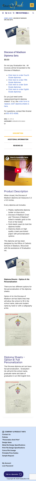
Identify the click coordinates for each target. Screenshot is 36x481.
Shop (10, 18)
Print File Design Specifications (13, 448)
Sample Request (8, 456)
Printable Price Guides (10, 453)
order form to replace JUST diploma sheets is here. (16, 103)
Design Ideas (7, 442)
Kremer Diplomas (18, 121)
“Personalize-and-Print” (11, 440)
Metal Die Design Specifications (13, 445)
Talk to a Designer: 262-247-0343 (22, 13)
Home (6, 18)
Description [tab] (18, 133)
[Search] (33, 13)
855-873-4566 (12, 113)
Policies (5, 437)
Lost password (7, 466)
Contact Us (6, 434)
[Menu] (32, 5)
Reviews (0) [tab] (18, 145)
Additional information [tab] (18, 139)
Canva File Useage (9, 450)
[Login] (3, 13)
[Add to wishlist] (4, 123)
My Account (6, 463)
